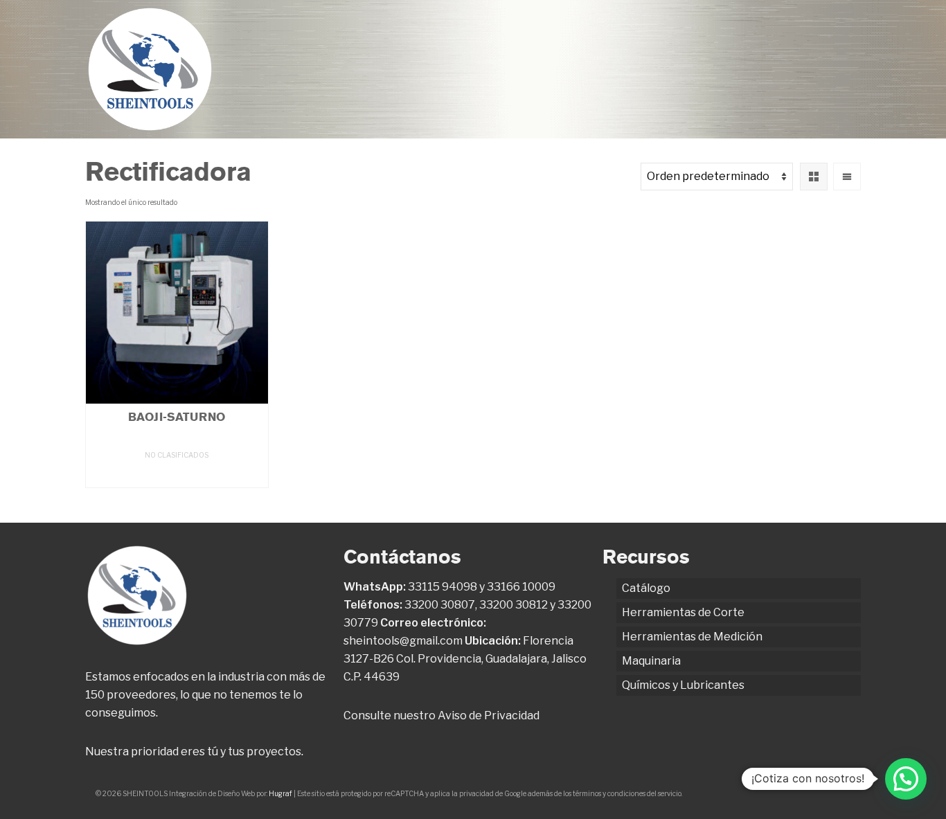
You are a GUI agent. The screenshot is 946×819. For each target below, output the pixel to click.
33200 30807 (439, 604)
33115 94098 (442, 586)
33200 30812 (513, 604)
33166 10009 (521, 586)
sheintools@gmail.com (403, 640)
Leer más (177, 475)
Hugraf (280, 793)
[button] (906, 779)
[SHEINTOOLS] (150, 69)
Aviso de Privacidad (488, 715)
